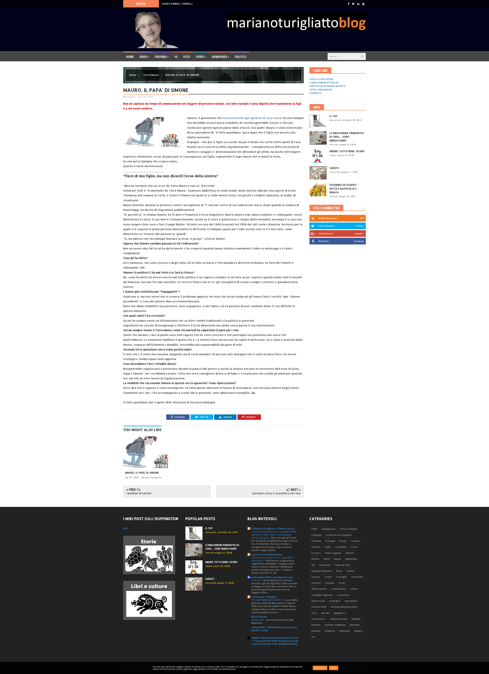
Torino (328, 576)
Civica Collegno (348, 529)
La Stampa (341, 546)
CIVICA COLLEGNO (321, 79)
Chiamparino (328, 529)
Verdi (342, 583)
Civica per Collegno (264, 596)
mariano (316, 624)
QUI (125, 528)
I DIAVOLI (315, 93)
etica (314, 613)
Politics (240, 57)
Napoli (337, 558)
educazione (351, 601)
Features (161, 57)
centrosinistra (338, 588)
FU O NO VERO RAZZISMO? (266, 599)
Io (176, 57)
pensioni (354, 624)
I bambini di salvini (138, 493)
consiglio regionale (322, 595)
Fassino (355, 541)
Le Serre (316, 553)
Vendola (329, 583)
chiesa (354, 588)
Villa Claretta (318, 588)
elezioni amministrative (343, 606)
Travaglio (341, 576)
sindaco (358, 630)
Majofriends (259, 616)
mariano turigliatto (335, 624)
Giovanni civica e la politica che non (276, 493)
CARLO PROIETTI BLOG (324, 82)
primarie (316, 630)
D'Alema (316, 541)
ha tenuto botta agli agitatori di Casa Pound (251, 118)
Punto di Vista (342, 565)
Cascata (256, 580)
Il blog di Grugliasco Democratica (272, 528)
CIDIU (314, 529)
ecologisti (334, 601)
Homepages (219, 57)
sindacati (330, 630)
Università (357, 576)
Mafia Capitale (333, 553)
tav (313, 636)
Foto (186, 57)
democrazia (318, 601)
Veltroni (316, 583)
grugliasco (339, 613)
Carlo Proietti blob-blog (266, 554)
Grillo (328, 546)
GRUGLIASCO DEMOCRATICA (327, 86)
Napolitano (351, 558)
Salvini (350, 571)
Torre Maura (151, 74)
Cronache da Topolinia (338, 535)
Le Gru (354, 546)
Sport (200, 57)
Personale (325, 565)
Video (143, 57)
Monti (327, 558)
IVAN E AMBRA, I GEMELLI (177, 3)
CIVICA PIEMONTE (320, 89)
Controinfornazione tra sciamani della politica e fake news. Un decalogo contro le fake (274, 534)
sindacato (344, 630)
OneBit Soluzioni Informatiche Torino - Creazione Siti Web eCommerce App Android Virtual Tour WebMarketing (275, 640)
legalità (356, 618)
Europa (343, 541)
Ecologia (330, 541)
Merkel (315, 558)
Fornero (316, 546)
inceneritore (318, 618)
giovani (325, 613)
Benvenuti (257, 619)
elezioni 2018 (318, 606)
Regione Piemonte (321, 571)
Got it (333, 668)
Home (130, 57)
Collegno (316, 535)
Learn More (320, 668)
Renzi (339, 571)
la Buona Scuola (338, 618)
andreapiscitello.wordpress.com (272, 577)
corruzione (343, 595)
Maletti (350, 553)
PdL (313, 565)
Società (315, 576)
